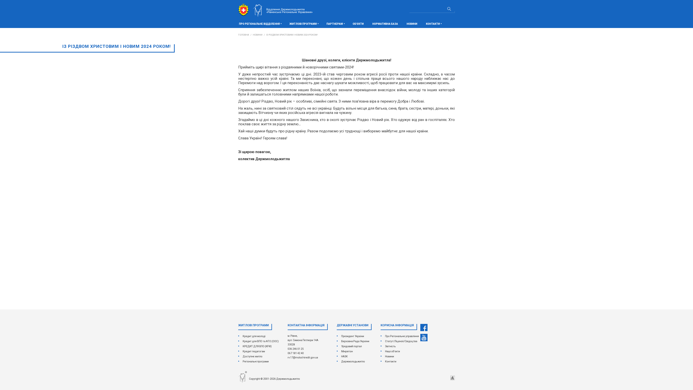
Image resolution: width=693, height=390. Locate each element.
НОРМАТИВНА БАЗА (385, 23)
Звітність (390, 346)
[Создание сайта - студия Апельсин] (452, 378)
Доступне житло (252, 356)
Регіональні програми (256, 361)
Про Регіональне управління (402, 336)
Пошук (449, 9)
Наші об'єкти (392, 351)
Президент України (352, 336)
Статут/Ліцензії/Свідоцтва (401, 341)
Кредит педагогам (254, 351)
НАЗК (344, 356)
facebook (424, 327)
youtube (424, 337)
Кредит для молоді (254, 336)
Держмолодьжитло (353, 361)
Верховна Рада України (355, 341)
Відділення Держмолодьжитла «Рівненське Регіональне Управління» (289, 11)
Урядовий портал (351, 346)
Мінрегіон (347, 351)
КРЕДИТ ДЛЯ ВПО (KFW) (257, 346)
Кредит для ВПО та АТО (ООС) (261, 341)
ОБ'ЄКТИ (358, 23)
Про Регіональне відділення (259, 23)
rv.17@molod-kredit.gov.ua (303, 357)
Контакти (390, 361)
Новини (412, 23)
